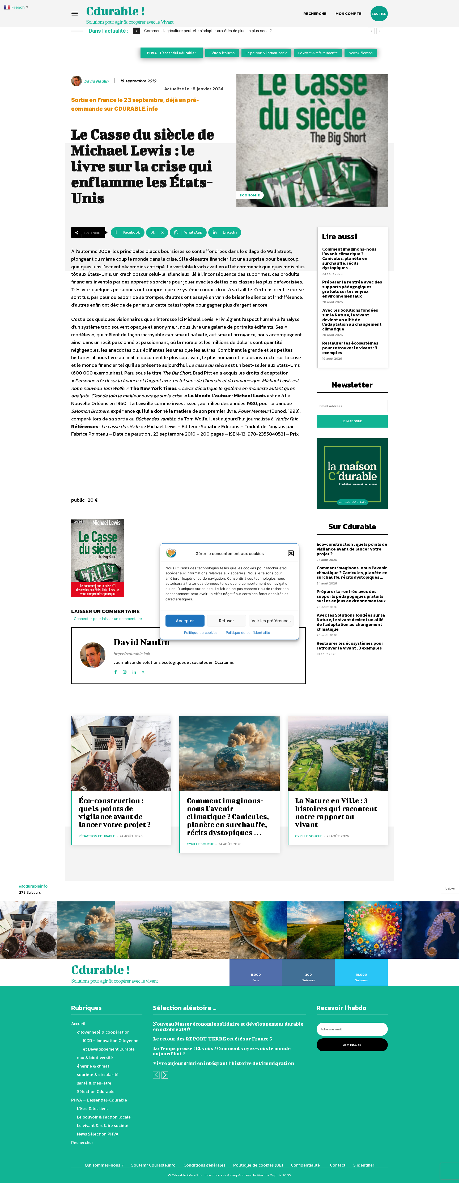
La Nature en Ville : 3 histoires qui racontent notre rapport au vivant (336, 812)
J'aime (256, 961)
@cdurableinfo (33, 886)
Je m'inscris (352, 1044)
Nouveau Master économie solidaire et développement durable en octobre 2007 (228, 1026)
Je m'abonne (352, 421)
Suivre (450, 889)
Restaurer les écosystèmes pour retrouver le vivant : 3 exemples (350, 347)
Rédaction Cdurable (97, 835)
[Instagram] (125, 671)
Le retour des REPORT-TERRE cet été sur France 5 (212, 1039)
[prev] (371, 31)
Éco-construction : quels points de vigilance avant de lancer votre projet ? (352, 549)
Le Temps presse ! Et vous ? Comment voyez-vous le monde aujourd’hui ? (222, 1051)
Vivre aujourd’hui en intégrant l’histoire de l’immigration (223, 1063)
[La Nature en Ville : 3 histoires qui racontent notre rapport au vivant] (338, 753)
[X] (143, 671)
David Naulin (96, 81)
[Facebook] (115, 671)
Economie (250, 195)
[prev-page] (156, 1075)
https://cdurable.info (131, 654)
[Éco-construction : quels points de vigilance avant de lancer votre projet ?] (121, 753)
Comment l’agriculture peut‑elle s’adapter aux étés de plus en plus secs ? (208, 30)
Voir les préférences (271, 620)
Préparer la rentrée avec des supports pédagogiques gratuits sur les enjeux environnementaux (352, 289)
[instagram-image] (28, 930)
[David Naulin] (77, 81)
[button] (291, 553)
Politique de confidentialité (249, 632)
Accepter (185, 620)
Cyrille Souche (200, 843)
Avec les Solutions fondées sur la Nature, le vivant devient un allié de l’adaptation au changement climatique (351, 319)
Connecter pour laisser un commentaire (108, 618)
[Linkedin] (134, 671)
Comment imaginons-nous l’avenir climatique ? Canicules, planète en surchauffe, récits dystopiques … (349, 258)
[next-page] (165, 1075)
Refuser (226, 620)
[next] (379, 31)
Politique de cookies (201, 632)
